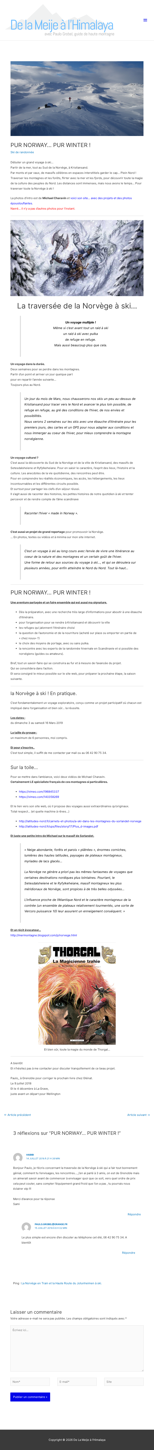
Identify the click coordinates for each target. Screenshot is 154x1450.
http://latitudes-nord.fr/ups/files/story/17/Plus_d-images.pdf (58, 826)
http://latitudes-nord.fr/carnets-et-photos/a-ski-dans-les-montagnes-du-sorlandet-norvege (80, 821)
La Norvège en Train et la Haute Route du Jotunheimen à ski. (61, 1283)
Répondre (134, 1214)
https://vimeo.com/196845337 (39, 791)
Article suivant (138, 1115)
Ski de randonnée (22, 152)
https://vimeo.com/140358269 (39, 797)
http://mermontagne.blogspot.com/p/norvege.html (44, 935)
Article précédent (17, 1115)
